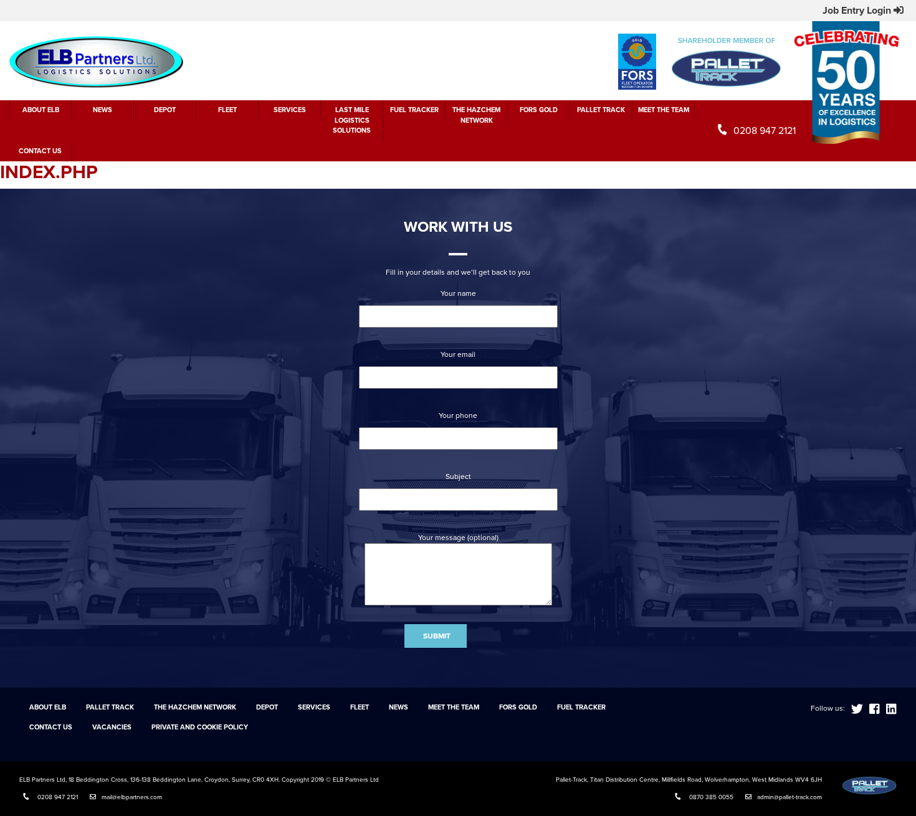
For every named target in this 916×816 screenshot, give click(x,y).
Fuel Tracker (414, 110)
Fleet (227, 110)
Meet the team (663, 110)
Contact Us (40, 151)
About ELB (40, 110)
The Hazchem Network (476, 115)
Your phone (458, 415)
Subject (458, 476)
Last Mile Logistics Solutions (352, 120)
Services (290, 110)
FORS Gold (539, 110)
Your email (458, 354)
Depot (165, 110)
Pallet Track (601, 110)
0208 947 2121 (764, 131)
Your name (458, 293)
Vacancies (111, 727)
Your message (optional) (458, 537)
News (102, 110)
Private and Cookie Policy (199, 727)
